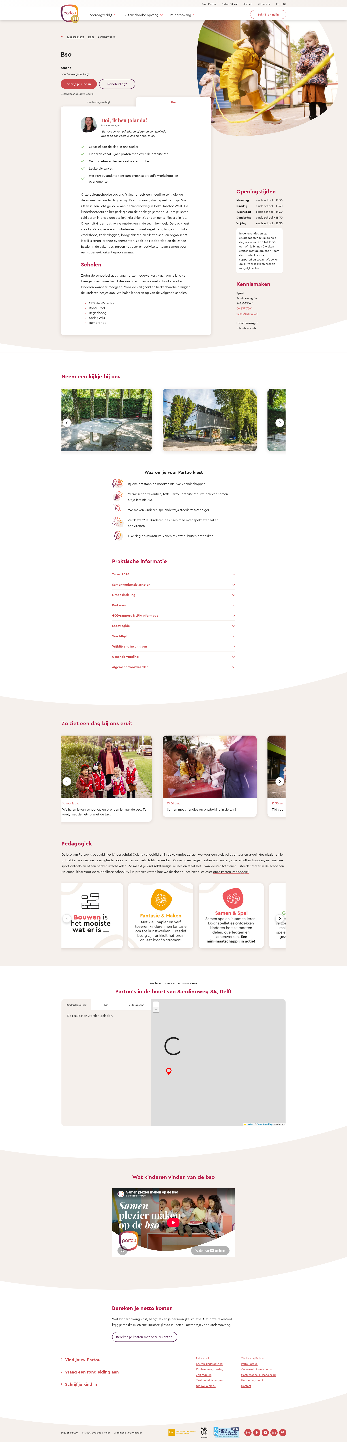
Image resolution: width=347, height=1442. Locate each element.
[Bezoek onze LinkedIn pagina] (274, 1432)
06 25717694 (244, 308)
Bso (173, 102)
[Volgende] (279, 422)
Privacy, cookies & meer (96, 1432)
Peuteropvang (180, 15)
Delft (91, 36)
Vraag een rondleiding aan (92, 1372)
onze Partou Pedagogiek (231, 872)
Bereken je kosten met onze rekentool (144, 1337)
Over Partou (209, 3)
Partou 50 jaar (230, 3)
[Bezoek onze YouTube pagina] (265, 1432)
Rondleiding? (117, 84)
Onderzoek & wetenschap (257, 1369)
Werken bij (264, 3)
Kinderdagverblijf (99, 15)
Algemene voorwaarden (128, 1432)
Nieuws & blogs (206, 1386)
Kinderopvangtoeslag (209, 1369)
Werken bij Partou (252, 1358)
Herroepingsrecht (252, 1380)
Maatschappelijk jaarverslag (258, 1375)
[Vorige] (67, 422)
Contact (246, 1386)
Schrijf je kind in (79, 84)
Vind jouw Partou (82, 1359)
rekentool (224, 1319)
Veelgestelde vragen (209, 1380)
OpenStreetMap (265, 1124)
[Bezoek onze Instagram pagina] (248, 1432)
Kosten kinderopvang (209, 1364)
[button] (156, 1004)
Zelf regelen (203, 1375)
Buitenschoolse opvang (141, 15)
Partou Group (249, 1364)
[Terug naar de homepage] (68, 11)
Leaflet (249, 1124)
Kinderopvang (75, 36)
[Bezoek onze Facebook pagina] (256, 1432)
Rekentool (202, 1358)
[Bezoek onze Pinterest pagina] (282, 1432)
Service (247, 3)
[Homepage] (62, 36)
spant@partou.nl (247, 313)
